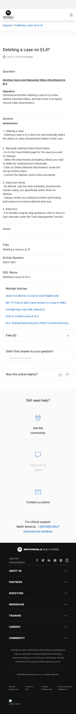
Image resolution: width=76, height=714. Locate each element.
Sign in (71, 14)
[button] (68, 335)
